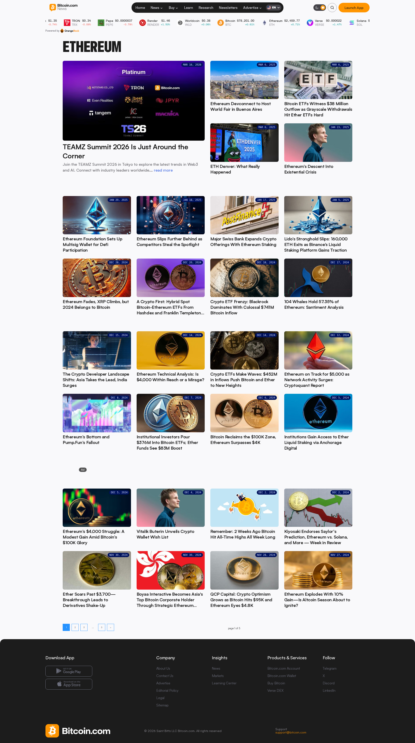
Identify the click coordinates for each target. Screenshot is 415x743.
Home (140, 7)
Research (206, 7)
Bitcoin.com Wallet (281, 676)
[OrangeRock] (69, 31)
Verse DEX (275, 690)
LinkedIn (329, 690)
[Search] (332, 7)
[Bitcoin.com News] (63, 7)
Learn (188, 7)
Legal (160, 698)
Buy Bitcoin (276, 683)
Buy (172, 7)
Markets (218, 676)
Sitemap (162, 705)
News (155, 7)
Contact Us (164, 676)
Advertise (250, 7)
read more (163, 170)
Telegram (330, 668)
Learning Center (224, 683)
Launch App (354, 7)
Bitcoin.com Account (283, 668)
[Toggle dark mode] (319, 7)
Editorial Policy (167, 690)
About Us (163, 668)
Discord (329, 683)
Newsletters (228, 7)
